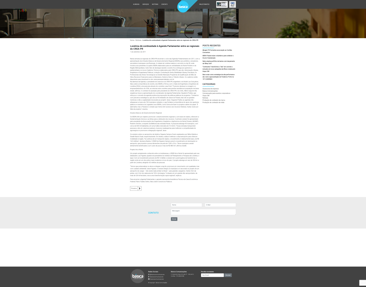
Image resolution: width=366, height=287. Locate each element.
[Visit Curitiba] (222, 4)
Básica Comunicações (210, 91)
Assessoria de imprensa (211, 89)
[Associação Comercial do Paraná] (232, 4)
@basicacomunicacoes (157, 274)
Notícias (155, 4)
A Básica (136, 4)
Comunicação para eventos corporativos (216, 93)
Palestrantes (204, 4)
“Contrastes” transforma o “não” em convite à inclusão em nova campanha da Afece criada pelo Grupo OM (219, 69)
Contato (164, 4)
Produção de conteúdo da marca (214, 100)
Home (132, 40)
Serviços (145, 4)
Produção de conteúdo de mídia (213, 102)
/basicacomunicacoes (156, 277)
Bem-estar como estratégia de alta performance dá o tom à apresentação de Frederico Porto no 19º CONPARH (219, 77)
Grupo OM (206, 95)
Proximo (134, 188)
